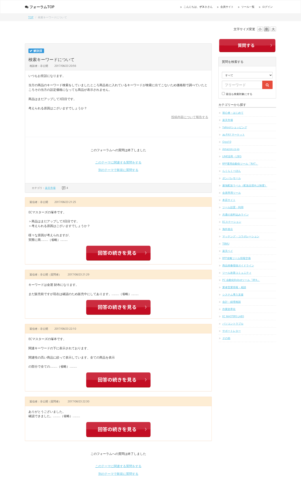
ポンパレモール (231, 178)
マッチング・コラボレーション (240, 236)
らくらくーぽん (231, 171)
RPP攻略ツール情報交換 (236, 258)
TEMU (225, 243)
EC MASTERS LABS (233, 316)
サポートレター (231, 331)
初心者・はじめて (232, 113)
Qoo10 (226, 142)
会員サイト (227, 7)
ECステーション (231, 222)
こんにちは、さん (198, 7)
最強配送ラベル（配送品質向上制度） (244, 185)
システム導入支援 (232, 294)
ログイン (267, 7)
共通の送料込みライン (235, 214)
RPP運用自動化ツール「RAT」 (240, 163)
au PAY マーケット (233, 134)
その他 (226, 338)
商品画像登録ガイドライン (238, 265)
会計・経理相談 (231, 302)
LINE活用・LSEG (232, 156)
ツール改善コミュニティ (236, 273)
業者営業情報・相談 (234, 287)
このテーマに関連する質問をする (118, 162)
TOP (30, 17)
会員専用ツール (231, 193)
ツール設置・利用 (232, 207)
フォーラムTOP (42, 6)
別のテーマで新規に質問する (118, 170)
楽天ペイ (227, 251)
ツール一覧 (248, 7)
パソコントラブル (232, 323)
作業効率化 (229, 309)
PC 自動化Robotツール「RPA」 (241, 280)
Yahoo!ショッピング (234, 127)
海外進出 (227, 229)
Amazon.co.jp (231, 149)
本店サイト (229, 200)
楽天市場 (50, 188)
